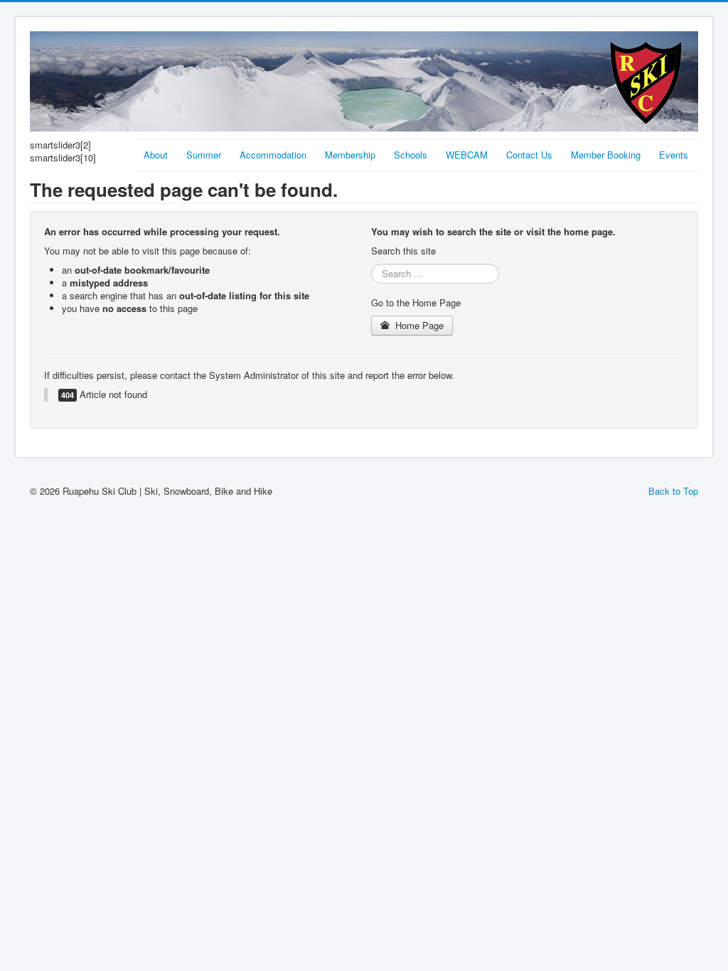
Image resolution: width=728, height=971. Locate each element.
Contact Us (529, 154)
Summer (203, 154)
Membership (350, 154)
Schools (410, 154)
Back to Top (673, 491)
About (156, 154)
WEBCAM (467, 154)
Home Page (418, 325)
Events (673, 154)
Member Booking (606, 154)
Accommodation (273, 154)
